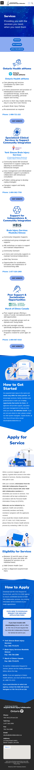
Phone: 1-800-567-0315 (12, 340)
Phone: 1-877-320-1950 (12, 272)
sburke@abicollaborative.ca (12, 735)
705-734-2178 (7, 418)
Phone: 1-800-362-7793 (12, 192)
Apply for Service (17, 49)
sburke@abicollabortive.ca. (12, 420)
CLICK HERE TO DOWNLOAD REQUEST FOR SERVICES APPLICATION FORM (17, 613)
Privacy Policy (17, 763)
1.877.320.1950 (8, 723)
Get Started (17, 44)
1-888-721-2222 (10, 680)
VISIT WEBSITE (17, 121)
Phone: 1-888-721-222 (11, 114)
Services (17, 40)
